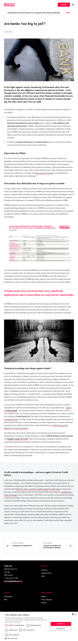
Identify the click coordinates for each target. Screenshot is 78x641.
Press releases (46, 600)
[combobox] (73, 614)
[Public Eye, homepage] (9, 4)
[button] (27, 638)
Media (43, 596)
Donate (64, 5)
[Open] (73, 13)
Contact (44, 570)
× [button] (75, 614)
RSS (5, 600)
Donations (8, 596)
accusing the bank (11, 419)
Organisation (46, 573)
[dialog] (39, 626)
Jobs (43, 576)
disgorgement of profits (44, 173)
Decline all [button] (61, 629)
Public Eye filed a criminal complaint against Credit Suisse (38, 489)
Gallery (44, 603)
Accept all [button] (61, 624)
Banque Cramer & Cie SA (17, 439)
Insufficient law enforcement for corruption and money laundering (34, 13)
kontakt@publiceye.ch (13, 581)
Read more (18, 622)
